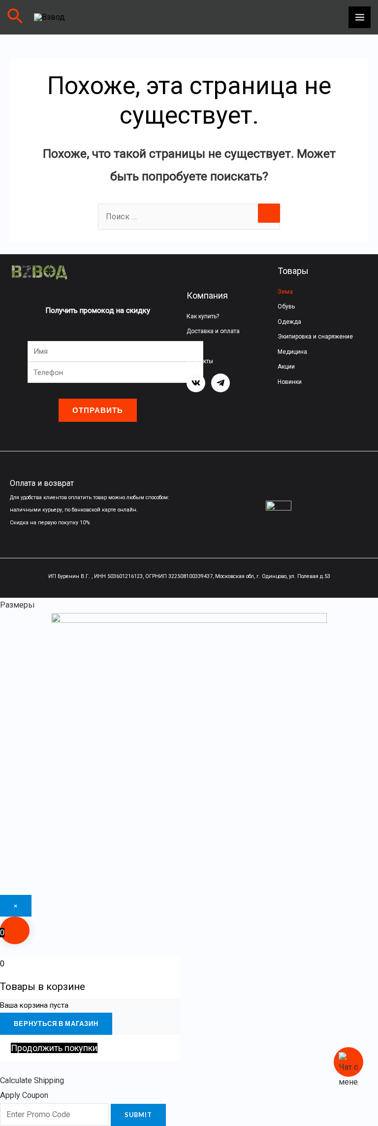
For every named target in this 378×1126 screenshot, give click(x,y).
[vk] (196, 383)
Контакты (200, 361)
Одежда (289, 321)
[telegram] (220, 383)
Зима (285, 291)
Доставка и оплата (213, 331)
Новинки (290, 381)
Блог (193, 346)
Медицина (292, 351)
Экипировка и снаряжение (315, 336)
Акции (286, 366)
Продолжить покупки (54, 1048)
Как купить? (203, 316)
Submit (138, 1115)
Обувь (286, 306)
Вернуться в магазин (56, 1023)
